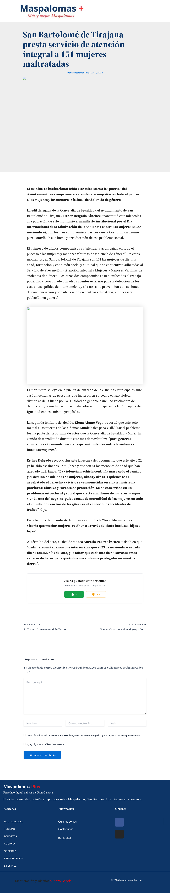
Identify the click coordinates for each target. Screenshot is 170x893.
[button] (2, 11)
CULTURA (9, 843)
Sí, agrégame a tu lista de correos (45, 744)
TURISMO (9, 829)
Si (76, 594)
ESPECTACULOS (13, 858)
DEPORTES (10, 836)
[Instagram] (119, 834)
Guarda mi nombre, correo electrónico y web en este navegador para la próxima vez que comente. (84, 735)
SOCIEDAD (10, 851)
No (98, 594)
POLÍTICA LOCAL (13, 821)
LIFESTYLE (10, 865)
